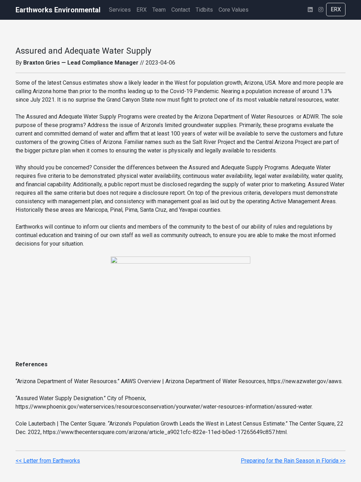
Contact (180, 9)
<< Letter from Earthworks (48, 460)
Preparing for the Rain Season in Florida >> (293, 460)
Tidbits (204, 9)
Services (120, 9)
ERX (141, 9)
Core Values (234, 9)
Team (159, 9)
